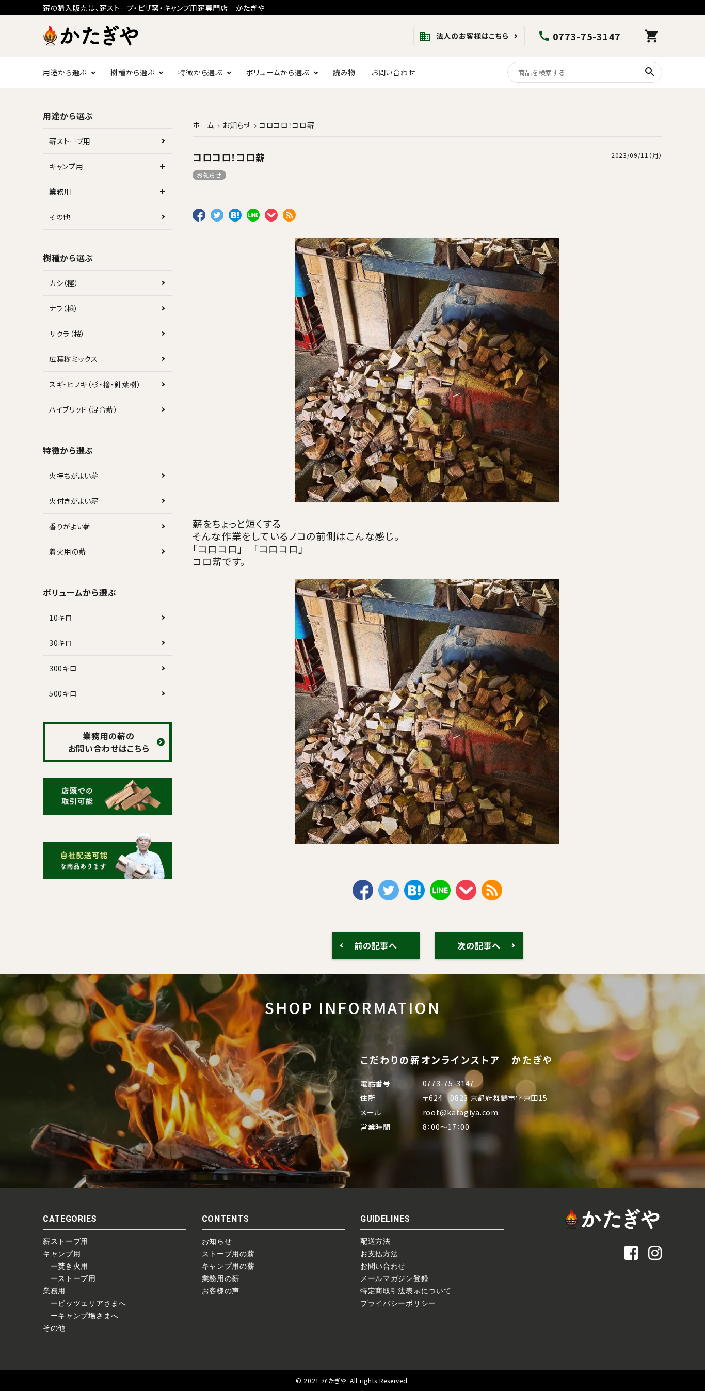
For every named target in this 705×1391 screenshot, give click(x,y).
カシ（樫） (64, 283)
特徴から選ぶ (200, 72)
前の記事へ (375, 945)
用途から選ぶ (65, 72)
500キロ (63, 693)
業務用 (60, 191)
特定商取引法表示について (405, 1291)
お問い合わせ (393, 72)
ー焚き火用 (65, 1266)
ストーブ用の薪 (228, 1254)
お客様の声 (221, 1291)
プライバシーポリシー (398, 1303)
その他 (60, 217)
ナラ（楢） (63, 308)
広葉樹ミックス (73, 359)
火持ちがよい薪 (74, 475)
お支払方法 (379, 1254)
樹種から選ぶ (132, 72)
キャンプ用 (66, 166)
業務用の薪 (221, 1278)
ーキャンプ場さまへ (81, 1315)
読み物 (344, 72)
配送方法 (375, 1241)
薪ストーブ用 (70, 141)
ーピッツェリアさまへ (84, 1303)
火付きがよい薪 (74, 501)
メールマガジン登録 (394, 1278)
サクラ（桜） (67, 333)
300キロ (63, 668)
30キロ (61, 643)
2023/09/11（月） (636, 155)
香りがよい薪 (70, 526)
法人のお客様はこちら (464, 36)
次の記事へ (479, 945)
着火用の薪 (68, 551)
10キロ (61, 617)
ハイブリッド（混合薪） (83, 409)
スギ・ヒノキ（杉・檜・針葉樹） (95, 384)
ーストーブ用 (69, 1278)
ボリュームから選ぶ (277, 72)
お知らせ (209, 174)
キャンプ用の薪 (228, 1266)
